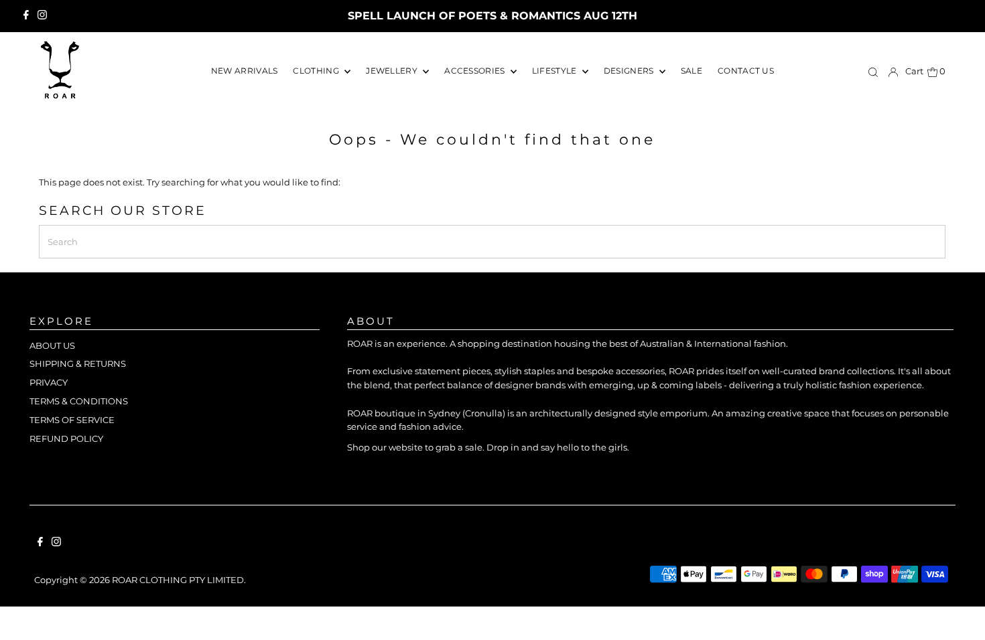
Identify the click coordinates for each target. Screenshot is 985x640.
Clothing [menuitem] (317, 71)
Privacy (48, 382)
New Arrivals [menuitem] (244, 71)
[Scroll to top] (958, 613)
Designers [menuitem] (630, 71)
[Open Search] (873, 72)
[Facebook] (26, 16)
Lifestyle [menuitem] (555, 71)
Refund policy (66, 438)
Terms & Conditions (78, 401)
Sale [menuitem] (691, 71)
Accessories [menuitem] (475, 71)
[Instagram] (42, 16)
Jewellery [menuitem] (392, 71)
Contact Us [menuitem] (746, 71)
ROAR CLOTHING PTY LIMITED (178, 579)
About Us (52, 345)
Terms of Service (72, 419)
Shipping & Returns (77, 363)
